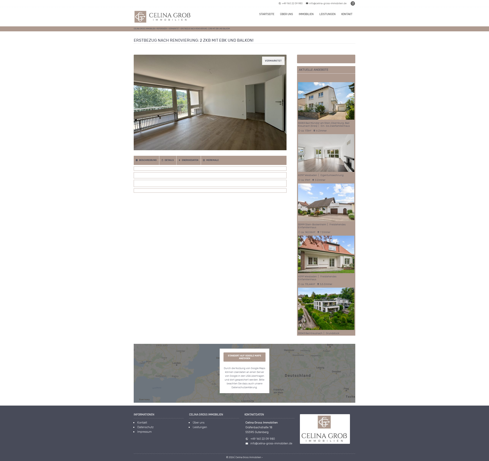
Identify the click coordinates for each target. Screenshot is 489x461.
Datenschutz (145, 427)
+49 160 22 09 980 (292, 3)
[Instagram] (353, 3)
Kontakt (346, 14)
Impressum (144, 431)
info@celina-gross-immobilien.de (328, 3)
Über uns (286, 14)
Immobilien (306, 14)
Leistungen (327, 14)
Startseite (266, 14)
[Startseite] (162, 17)
